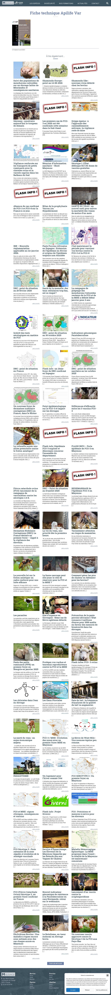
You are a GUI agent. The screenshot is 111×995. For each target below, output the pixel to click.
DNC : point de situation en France (25, 369)
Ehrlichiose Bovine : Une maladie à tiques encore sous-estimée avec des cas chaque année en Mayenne (26, 939)
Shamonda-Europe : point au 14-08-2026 (52, 81)
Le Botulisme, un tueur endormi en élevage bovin (54, 936)
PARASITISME (21, 776)
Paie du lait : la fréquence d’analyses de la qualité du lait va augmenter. (85, 702)
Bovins (32, 973)
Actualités (82, 3)
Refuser (87, 990)
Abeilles (52, 982)
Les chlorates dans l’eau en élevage (25, 701)
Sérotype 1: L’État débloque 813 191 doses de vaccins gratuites (84, 165)
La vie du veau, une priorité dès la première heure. (54, 533)
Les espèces (35, 3)
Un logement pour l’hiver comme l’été (52, 777)
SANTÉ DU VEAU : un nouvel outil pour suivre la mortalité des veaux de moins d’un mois (84, 210)
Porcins (52, 973)
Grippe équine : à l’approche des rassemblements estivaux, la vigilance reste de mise (83, 126)
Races (31, 975)
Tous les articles (55, 963)
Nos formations (66, 3)
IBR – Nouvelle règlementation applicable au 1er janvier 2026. (26, 249)
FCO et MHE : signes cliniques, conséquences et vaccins (26, 814)
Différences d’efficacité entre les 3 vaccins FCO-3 (84, 408)
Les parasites (20, 615)
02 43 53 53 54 (7, 984)
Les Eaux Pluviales (52, 700)
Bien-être (32, 979)
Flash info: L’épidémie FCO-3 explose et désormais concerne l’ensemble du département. (53, 451)
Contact (95, 3)
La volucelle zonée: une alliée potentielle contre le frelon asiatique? (25, 448)
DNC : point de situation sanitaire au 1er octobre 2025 (84, 371)
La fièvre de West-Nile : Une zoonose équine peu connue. (84, 740)
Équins (32, 982)
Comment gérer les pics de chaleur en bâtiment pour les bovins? (84, 577)
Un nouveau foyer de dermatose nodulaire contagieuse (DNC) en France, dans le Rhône (25, 410)
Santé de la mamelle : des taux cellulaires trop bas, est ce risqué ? (55, 290)
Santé (31, 977)
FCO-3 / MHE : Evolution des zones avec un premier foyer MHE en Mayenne (55, 741)
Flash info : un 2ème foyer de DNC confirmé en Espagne (54, 371)
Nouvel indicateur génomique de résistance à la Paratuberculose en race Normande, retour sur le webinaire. (55, 897)
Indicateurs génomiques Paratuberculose (84, 334)
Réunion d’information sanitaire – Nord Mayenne (54, 165)
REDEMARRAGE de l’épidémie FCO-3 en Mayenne (82, 491)
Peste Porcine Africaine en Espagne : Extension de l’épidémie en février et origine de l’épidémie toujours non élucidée (54, 251)
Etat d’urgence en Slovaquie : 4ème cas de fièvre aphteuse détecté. (54, 617)
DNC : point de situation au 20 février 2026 (25, 289)
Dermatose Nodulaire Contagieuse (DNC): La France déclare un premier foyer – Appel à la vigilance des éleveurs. (25, 536)
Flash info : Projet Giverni (51, 812)
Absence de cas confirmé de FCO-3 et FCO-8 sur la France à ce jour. (26, 208)
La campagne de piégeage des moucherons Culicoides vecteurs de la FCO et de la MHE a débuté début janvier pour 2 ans (84, 294)
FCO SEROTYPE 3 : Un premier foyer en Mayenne (83, 778)
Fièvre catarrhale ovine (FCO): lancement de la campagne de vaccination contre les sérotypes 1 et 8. (25, 493)
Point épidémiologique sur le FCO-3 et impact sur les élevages (54, 408)
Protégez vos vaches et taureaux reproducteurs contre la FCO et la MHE (54, 664)
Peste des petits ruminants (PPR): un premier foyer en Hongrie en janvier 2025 (25, 666)
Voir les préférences (101, 990)
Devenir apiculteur (54, 988)
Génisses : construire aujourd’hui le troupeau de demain (25, 123)
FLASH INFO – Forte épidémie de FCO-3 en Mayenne (83, 448)
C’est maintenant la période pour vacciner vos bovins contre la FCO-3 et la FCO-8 (83, 249)
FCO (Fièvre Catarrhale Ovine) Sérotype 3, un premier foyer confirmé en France (25, 895)
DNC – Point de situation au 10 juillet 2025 (55, 489)
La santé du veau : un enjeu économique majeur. (24, 740)
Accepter (73, 990)
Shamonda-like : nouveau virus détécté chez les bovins (83, 83)
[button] (107, 975)
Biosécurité (49, 3)
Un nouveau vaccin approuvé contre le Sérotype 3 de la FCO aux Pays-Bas (84, 938)
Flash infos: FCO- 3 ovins (84, 662)
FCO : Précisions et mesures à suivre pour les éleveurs (83, 814)
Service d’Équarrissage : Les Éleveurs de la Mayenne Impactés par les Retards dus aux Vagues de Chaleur (54, 854)
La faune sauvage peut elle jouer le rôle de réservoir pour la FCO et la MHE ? (54, 579)
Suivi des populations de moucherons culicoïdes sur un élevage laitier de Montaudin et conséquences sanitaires (26, 85)
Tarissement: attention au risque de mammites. (84, 531)
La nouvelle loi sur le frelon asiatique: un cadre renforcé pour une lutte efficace (25, 579)
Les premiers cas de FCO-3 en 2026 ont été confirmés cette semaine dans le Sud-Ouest (55, 124)
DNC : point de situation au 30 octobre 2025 (54, 334)
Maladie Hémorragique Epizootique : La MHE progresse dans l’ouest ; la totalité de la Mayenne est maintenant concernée (84, 855)
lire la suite (35, 101)
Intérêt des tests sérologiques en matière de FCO (25, 335)
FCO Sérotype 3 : (26, 853)
